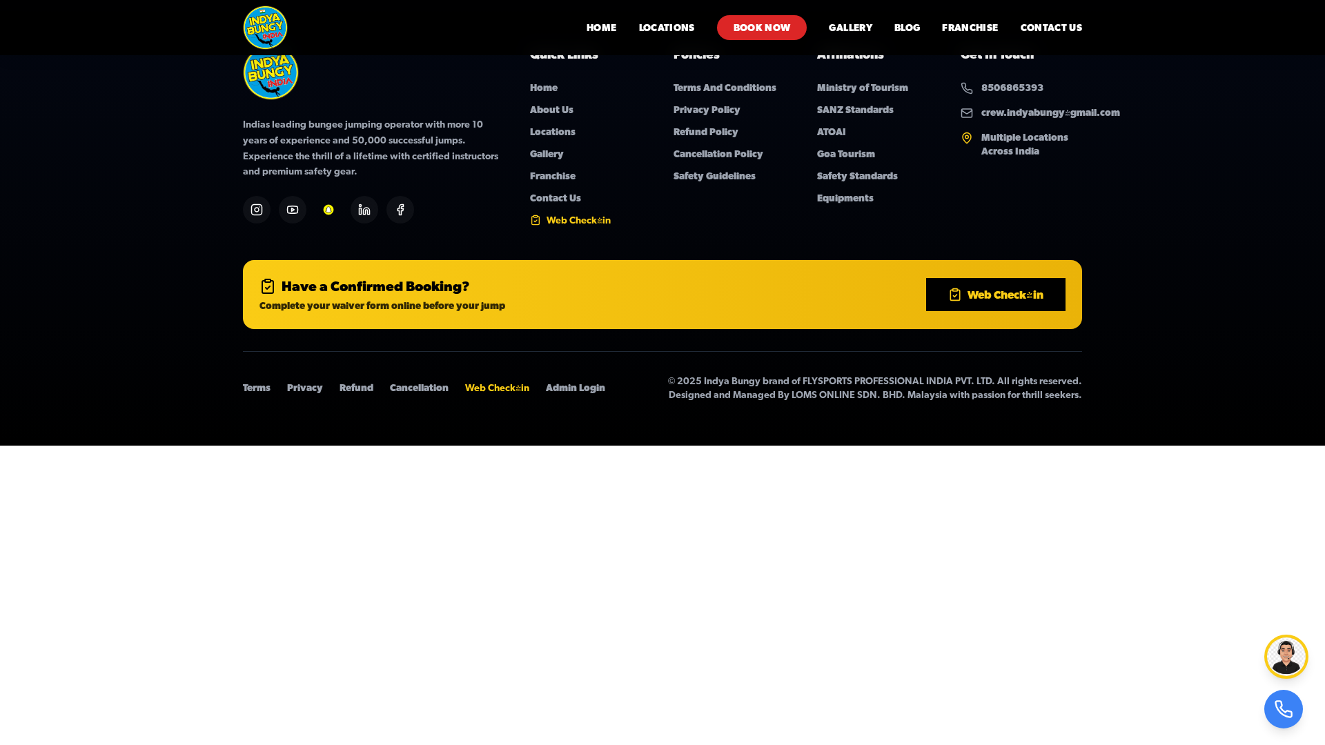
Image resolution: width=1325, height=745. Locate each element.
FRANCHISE (970, 27)
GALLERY (850, 27)
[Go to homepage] (265, 28)
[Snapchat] (328, 209)
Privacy (305, 387)
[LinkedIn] (364, 209)
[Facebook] (400, 209)
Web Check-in (1005, 294)
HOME (601, 27)
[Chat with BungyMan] (1286, 657)
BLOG (907, 27)
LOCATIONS (667, 27)
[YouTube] (292, 209)
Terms (257, 387)
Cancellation (419, 387)
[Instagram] (257, 209)
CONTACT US (1052, 27)
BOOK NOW (762, 27)
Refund (356, 387)
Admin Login (575, 387)
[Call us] (1283, 709)
